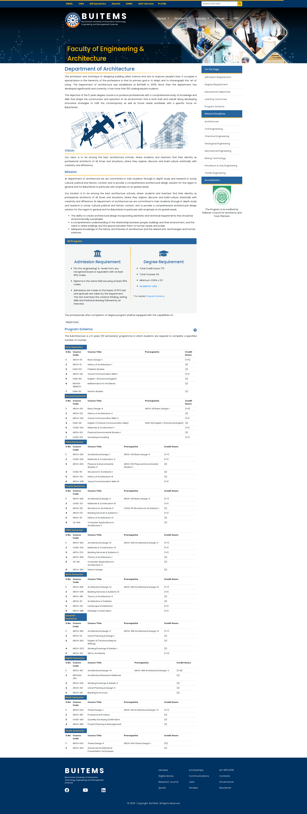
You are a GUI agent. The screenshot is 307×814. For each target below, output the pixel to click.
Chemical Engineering (217, 136)
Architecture (212, 121)
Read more (72, 322)
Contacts (224, 776)
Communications (199, 776)
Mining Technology (215, 158)
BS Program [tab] (74, 241)
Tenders (193, 787)
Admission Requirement (218, 77)
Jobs (191, 781)
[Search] (239, 3)
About (162, 18)
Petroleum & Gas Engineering (221, 165)
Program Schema (155, 296)
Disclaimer (225, 787)
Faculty (201, 18)
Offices (219, 18)
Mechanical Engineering (218, 151)
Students (181, 18)
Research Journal (168, 781)
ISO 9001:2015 (226, 770)
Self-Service (146, 3)
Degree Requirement (216, 84)
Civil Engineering (214, 128)
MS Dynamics (98, 3)
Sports (162, 787)
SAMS (129, 3)
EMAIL (69, 3)
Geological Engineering (217, 143)
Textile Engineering (215, 173)
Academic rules (148, 286)
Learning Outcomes (216, 99)
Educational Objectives (217, 91)
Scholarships (196, 770)
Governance (226, 781)
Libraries (163, 770)
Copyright (142, 803)
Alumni (116, 3)
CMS (81, 3)
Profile (162, 3)
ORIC (236, 18)
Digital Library (166, 776)
